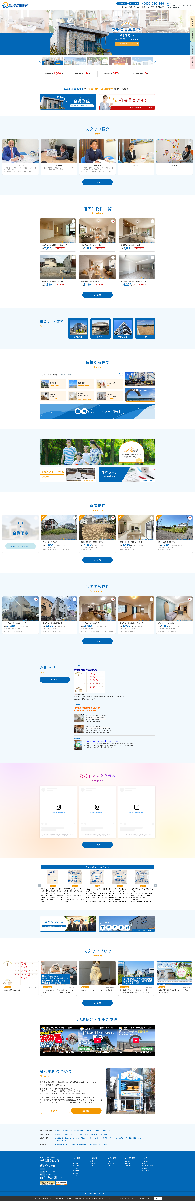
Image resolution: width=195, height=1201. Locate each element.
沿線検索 (132, 7)
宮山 (105, 1144)
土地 (91, 1166)
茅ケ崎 (57, 1144)
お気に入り (134, 3)
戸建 (91, 1161)
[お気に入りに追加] (73, 221)
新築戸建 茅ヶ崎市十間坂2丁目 (96, 715)
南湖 (100, 1134)
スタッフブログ (77, 1168)
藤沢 (91, 1144)
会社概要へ (86, 1111)
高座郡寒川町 (68, 1130)
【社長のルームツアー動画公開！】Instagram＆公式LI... (102, 741)
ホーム (124, 7)
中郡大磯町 (91, 1130)
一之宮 (65, 1134)
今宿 (80, 1134)
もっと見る (97, 182)
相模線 (83, 1138)
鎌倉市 (82, 1130)
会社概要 (150, 7)
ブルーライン (114, 1138)
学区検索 (127, 1161)
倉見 (100, 1144)
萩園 (95, 1134)
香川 (75, 1134)
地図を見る (55, 1111)
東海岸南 (58, 1134)
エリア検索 (141, 7)
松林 (91, 1134)
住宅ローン (145, 1163)
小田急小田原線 (60, 1140)
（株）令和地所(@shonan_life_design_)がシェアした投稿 (59, 835)
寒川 (67, 1144)
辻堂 (62, 1144)
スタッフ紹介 (77, 1166)
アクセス (75, 1175)
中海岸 (85, 1134)
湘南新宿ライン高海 (71, 1138)
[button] (39, 61)
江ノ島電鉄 (104, 1138)
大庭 (70, 1134)
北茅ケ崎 (78, 1144)
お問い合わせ (146, 1161)
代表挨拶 (75, 1173)
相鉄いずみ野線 (126, 1138)
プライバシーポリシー (148, 1166)
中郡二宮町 (106, 1130)
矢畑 (105, 1134)
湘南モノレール (139, 1138)
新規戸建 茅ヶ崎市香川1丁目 (95, 726)
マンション (93, 1163)
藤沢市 (76, 1130)
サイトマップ (146, 1170)
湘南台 (85, 1144)
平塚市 (98, 1130)
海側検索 (127, 1163)
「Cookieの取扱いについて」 (131, 1198)
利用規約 (144, 1168)
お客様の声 (160, 7)
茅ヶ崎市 (58, 1130)
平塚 (95, 1144)
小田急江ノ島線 (92, 1138)
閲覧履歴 (122, 3)
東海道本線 (59, 1138)
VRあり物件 (128, 1166)
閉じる (158, 1198)
